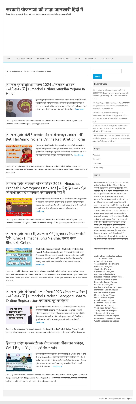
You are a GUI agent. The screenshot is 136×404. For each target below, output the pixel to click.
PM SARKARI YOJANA (24, 59)
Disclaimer (97, 163)
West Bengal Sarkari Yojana (106, 321)
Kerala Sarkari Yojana (103, 285)
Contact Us (97, 159)
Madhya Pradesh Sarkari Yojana (108, 287)
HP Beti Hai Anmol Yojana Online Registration (56, 169)
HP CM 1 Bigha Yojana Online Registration (34, 378)
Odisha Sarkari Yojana (104, 298)
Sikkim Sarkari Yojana (104, 305)
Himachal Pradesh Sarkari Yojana (64, 120)
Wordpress (128, 399)
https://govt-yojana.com (112, 182)
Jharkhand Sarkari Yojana (105, 279)
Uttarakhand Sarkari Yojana (106, 316)
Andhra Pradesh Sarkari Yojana (108, 256)
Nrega (77, 59)
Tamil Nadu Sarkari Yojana (106, 308)
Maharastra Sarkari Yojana (106, 290)
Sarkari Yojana (43, 59)
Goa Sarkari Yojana (102, 269)
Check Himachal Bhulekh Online (60, 274)
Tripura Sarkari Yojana (104, 313)
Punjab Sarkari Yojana (104, 300)
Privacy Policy (98, 168)
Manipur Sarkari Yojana (104, 292)
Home (8, 59)
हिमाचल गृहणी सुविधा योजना (40, 124)
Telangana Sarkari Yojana (105, 311)
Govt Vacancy (107, 59)
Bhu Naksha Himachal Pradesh (22, 274)
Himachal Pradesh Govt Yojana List (44, 223)
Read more (79, 109)
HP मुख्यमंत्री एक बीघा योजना (61, 378)
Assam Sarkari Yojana (103, 259)
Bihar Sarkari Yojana (103, 261)
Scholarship (90, 59)
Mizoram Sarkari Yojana (104, 295)
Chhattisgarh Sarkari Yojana (106, 264)
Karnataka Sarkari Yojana (105, 282)
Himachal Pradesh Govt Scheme (38, 120)
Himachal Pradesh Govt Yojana (18, 223)
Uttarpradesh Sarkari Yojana (107, 318)
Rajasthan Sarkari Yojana (105, 303)
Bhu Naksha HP (41, 274)
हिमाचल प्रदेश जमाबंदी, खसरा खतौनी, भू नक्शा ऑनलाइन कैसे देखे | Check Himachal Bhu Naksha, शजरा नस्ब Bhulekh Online (45, 238)
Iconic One (103, 399)
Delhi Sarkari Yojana (103, 266)
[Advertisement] (68, 37)
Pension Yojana (62, 59)
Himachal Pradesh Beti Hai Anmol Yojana (21, 169)
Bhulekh (17, 271)
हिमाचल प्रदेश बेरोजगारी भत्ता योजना (74, 332)
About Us (96, 155)
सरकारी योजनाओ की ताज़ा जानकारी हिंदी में (44, 9)
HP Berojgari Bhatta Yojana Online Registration (43, 332)
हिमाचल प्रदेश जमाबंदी (22, 277)
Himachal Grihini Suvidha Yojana (18, 124)
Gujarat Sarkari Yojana (104, 272)
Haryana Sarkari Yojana (104, 274)
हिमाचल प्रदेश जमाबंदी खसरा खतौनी (42, 277)
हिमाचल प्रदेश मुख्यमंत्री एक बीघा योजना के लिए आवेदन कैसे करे (36, 381)
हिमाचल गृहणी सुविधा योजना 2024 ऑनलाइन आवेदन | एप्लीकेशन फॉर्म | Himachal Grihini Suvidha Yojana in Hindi (45, 88)
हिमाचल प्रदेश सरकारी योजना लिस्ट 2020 (72, 223)
